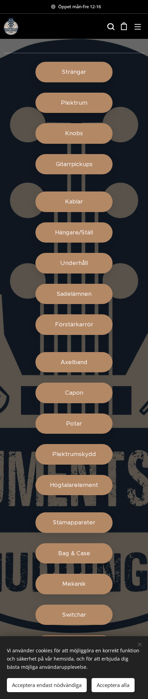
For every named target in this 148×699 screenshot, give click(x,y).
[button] (110, 26)
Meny (138, 26)
